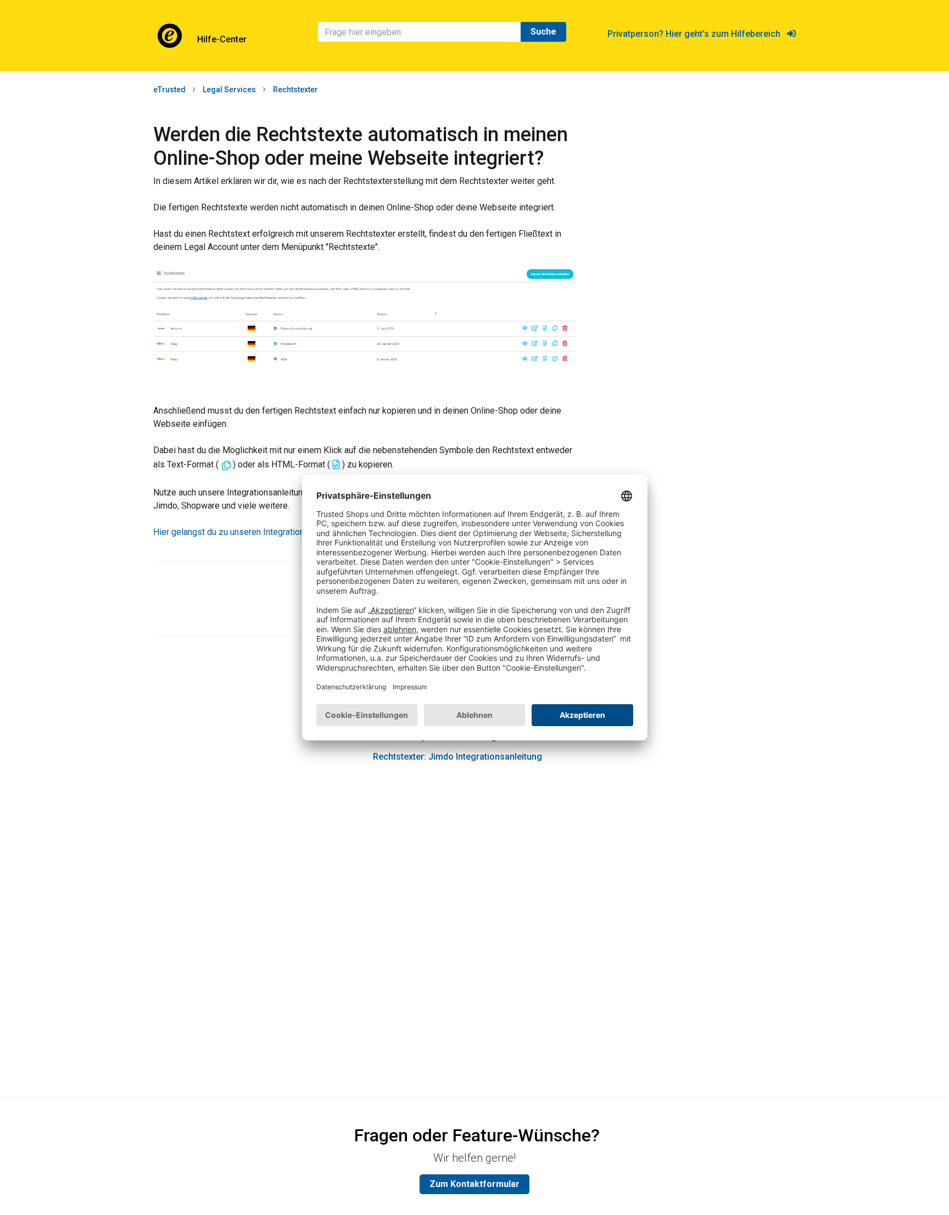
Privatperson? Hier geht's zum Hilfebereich (697, 34)
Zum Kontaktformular (474, 1184)
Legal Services (229, 89)
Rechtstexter (295, 89)
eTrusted (169, 89)
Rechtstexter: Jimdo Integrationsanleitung (457, 756)
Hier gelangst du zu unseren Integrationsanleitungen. (254, 532)
